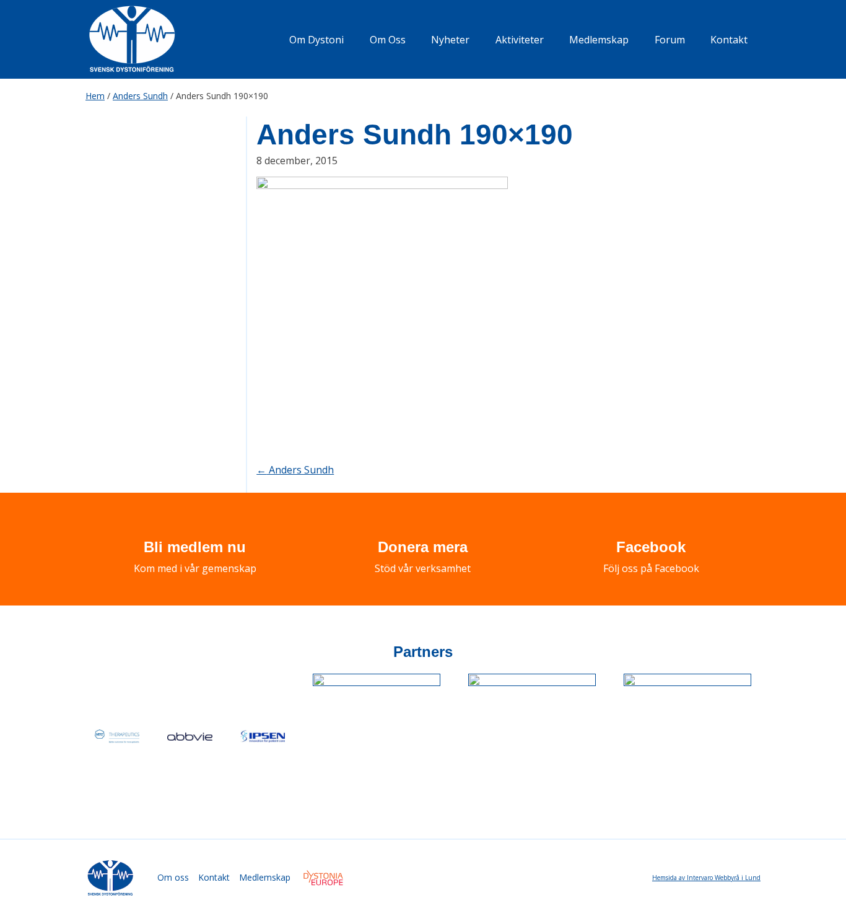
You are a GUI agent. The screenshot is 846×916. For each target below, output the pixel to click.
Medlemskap (599, 39)
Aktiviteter (519, 39)
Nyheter (450, 39)
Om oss (173, 877)
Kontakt (729, 39)
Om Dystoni (316, 39)
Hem (95, 96)
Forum (670, 39)
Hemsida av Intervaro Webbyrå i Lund (706, 877)
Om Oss (388, 39)
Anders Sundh (140, 96)
